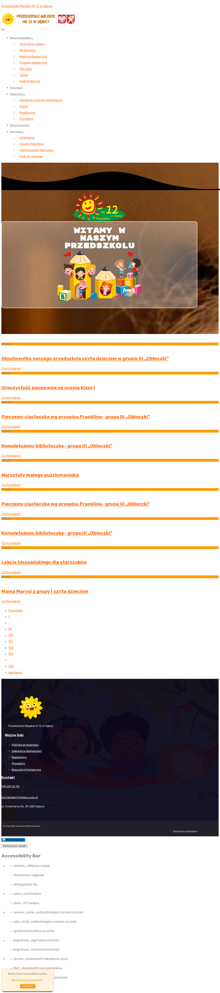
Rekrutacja (16, 131)
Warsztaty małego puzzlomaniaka (40, 475)
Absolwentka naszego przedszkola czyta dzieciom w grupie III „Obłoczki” (85, 358)
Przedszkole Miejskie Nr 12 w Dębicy (27, 6)
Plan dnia (25, 69)
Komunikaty (16, 87)
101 (10, 642)
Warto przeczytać (19, 125)
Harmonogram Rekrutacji (36, 150)
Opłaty (23, 75)
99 (10, 629)
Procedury (26, 119)
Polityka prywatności (25, 745)
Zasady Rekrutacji (31, 144)
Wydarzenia (27, 50)
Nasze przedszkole (20, 38)
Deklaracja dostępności (27, 751)
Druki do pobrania (31, 156)
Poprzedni (15, 610)
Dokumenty (16, 94)
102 (10, 648)
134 (11, 666)
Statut (23, 106)
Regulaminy (27, 112)
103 (10, 654)
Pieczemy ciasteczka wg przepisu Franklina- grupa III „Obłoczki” (75, 416)
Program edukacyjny (33, 62)
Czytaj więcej (11, 369)
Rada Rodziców (29, 81)
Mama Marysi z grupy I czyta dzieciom (44, 591)
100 (10, 635)
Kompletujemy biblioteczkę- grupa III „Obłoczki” (56, 446)
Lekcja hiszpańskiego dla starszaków (44, 562)
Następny (15, 673)
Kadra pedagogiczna (33, 56)
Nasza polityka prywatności (27, 980)
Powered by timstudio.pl (185, 831)
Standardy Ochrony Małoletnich (40, 100)
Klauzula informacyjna (26, 769)
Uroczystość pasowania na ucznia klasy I (48, 387)
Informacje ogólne (32, 44)
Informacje (27, 138)
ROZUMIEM (28, 986)
